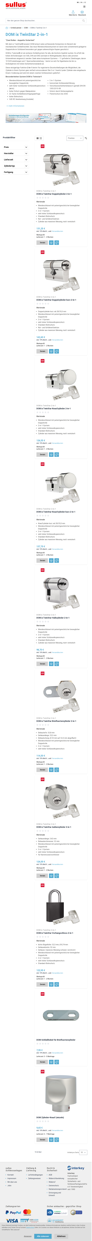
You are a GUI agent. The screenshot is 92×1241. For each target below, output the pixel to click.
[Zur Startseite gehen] (40, 5)
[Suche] (83, 20)
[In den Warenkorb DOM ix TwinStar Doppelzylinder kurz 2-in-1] (51, 351)
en (81, 2)
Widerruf (52, 1182)
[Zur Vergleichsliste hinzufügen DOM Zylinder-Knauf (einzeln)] (56, 1139)
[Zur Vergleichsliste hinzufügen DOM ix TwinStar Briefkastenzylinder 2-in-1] (56, 770)
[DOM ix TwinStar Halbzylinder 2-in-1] (61, 590)
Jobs (9, 1185)
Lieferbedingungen (35, 1175)
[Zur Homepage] (7, 28)
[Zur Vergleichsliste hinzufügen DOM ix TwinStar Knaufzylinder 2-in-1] (56, 454)
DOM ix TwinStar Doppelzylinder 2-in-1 (54, 194)
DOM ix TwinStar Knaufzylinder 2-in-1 (53, 408)
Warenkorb (82, 15)
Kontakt (10, 1175)
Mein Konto (73, 15)
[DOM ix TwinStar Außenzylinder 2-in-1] (61, 799)
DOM (26, 28)
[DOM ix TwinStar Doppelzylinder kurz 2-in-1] (61, 272)
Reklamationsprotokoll (58, 1189)
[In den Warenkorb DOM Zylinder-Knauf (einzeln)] (51, 1139)
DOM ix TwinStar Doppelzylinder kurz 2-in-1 (56, 300)
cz (85, 2)
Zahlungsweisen (34, 1178)
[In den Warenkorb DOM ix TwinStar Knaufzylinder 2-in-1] (51, 454)
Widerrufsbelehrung (56, 1178)
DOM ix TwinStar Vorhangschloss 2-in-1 (54, 933)
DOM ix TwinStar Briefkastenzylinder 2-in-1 (56, 721)
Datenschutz (30, 1227)
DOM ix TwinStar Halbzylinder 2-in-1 (53, 618)
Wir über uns (12, 1182)
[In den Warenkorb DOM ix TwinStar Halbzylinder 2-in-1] (51, 664)
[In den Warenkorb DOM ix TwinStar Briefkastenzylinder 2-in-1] (51, 770)
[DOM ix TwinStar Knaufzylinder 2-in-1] (61, 381)
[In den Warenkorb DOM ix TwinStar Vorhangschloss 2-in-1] (51, 984)
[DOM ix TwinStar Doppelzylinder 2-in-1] (61, 166)
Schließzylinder (16, 28)
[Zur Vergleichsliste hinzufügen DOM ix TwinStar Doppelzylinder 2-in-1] (56, 242)
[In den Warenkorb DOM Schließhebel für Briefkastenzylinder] (51, 1062)
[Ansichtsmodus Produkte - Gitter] (40, 138)
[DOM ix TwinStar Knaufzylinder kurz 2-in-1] (61, 484)
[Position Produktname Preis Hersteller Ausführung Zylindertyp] (75, 138)
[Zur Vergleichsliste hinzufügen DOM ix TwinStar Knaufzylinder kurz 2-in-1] (56, 560)
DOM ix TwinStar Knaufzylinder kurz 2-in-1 (55, 512)
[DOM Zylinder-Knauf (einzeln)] (61, 1092)
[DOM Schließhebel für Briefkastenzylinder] (61, 1014)
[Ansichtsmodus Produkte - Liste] (37, 138)
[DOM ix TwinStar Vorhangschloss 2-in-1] (61, 905)
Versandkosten (57, 231)
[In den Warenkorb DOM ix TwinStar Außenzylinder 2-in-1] (51, 876)
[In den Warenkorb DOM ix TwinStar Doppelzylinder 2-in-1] (51, 242)
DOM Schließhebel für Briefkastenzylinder (55, 1040)
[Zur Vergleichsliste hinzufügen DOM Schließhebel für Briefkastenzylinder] (56, 1062)
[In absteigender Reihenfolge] (86, 138)
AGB (50, 1175)
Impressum (11, 1178)
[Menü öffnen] (84, 6)
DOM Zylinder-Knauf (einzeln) (50, 1117)
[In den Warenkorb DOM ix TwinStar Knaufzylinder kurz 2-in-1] (51, 560)
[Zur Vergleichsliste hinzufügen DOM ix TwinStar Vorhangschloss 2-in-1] (56, 984)
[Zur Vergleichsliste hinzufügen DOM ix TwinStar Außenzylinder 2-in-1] (56, 876)
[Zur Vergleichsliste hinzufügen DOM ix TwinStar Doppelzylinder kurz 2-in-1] (56, 351)
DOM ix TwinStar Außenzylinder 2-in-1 (53, 827)
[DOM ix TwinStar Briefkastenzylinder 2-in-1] (61, 693)
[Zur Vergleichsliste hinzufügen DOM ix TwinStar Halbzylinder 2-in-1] (56, 664)
